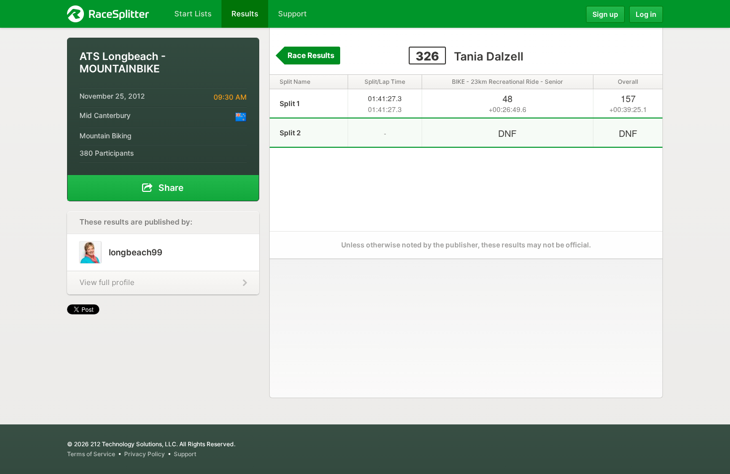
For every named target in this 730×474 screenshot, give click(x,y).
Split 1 (290, 103)
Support (185, 454)
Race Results (311, 55)
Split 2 (290, 132)
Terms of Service (91, 454)
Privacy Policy (144, 454)
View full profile (107, 282)
